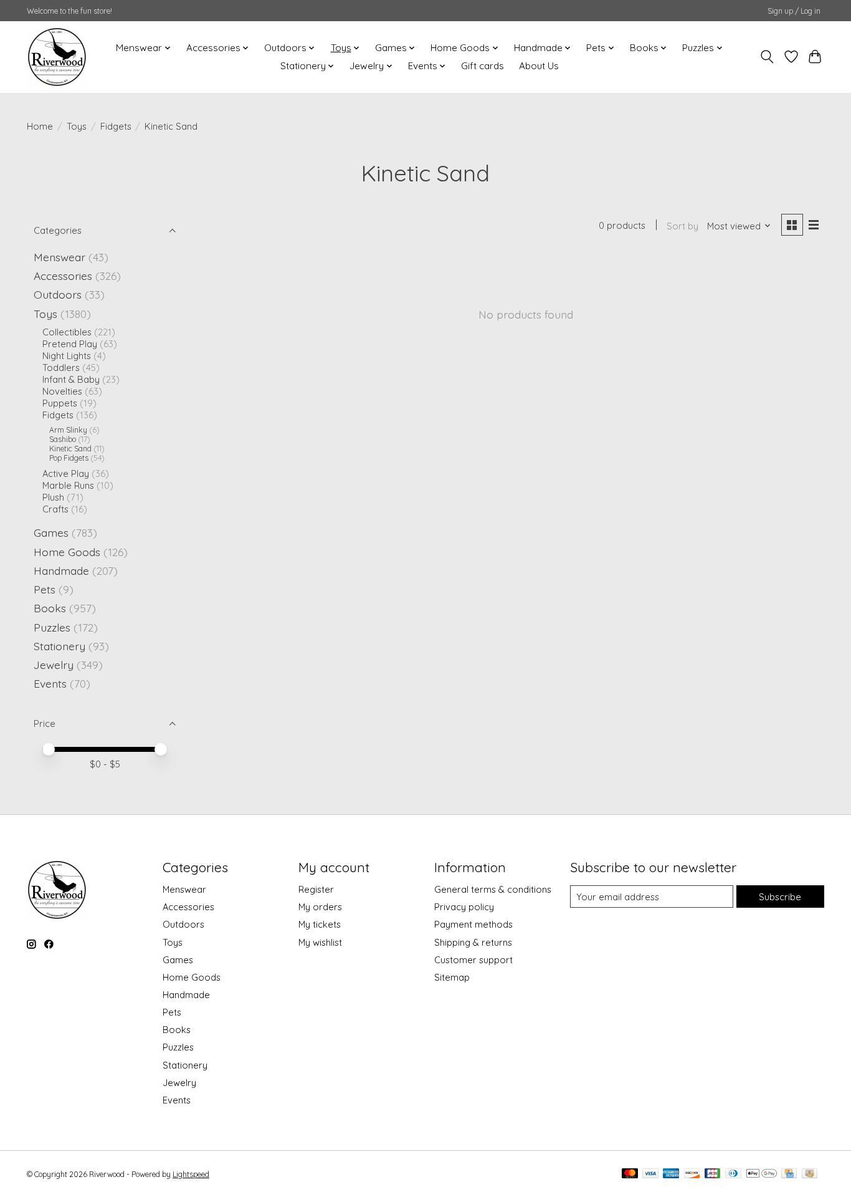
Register (316, 889)
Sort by (682, 226)
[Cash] (809, 1174)
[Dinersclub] (733, 1174)
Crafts (55, 509)
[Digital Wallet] (761, 1174)
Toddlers (61, 367)
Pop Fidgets (68, 458)
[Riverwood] (57, 57)
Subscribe (780, 897)
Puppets (59, 403)
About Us (539, 66)
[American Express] (671, 1174)
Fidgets (115, 126)
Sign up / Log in (794, 11)
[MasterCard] (630, 1174)
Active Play (65, 473)
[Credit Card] (789, 1174)
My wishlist (320, 942)
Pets (44, 589)
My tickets (319, 924)
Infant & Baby (71, 379)
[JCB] (713, 1174)
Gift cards (482, 66)
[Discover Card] (692, 1174)
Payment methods (473, 924)
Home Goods (67, 552)
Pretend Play (69, 344)
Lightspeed (191, 1174)
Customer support (473, 960)
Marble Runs (68, 485)
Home (40, 126)
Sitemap (452, 977)
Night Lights (66, 356)
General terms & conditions (492, 889)
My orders (320, 907)
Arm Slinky (68, 430)
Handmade (61, 570)
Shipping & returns (473, 942)
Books (50, 608)
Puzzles (52, 627)
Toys (77, 126)
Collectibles (67, 332)
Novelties (62, 391)
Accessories (63, 275)
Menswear (59, 257)
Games (51, 532)
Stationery (59, 646)
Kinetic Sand (70, 448)
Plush (53, 497)
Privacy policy (464, 907)
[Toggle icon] (767, 57)
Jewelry (54, 664)
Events (50, 683)
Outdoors (58, 294)
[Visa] (650, 1174)
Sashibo (62, 439)
